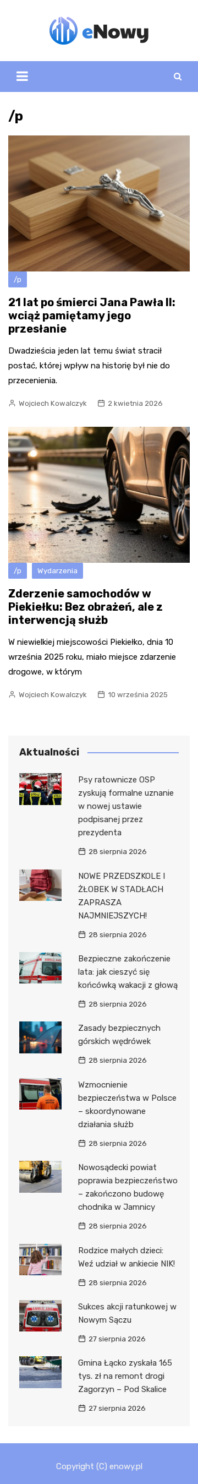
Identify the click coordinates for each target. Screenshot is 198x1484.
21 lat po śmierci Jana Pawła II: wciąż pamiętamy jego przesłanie (91, 315)
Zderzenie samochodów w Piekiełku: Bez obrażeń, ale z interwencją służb (85, 607)
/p (17, 279)
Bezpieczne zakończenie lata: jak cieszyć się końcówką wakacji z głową (128, 972)
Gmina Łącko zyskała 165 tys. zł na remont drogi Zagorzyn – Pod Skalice (125, 1376)
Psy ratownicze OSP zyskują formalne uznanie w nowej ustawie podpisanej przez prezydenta (126, 806)
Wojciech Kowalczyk (53, 403)
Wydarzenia (57, 571)
